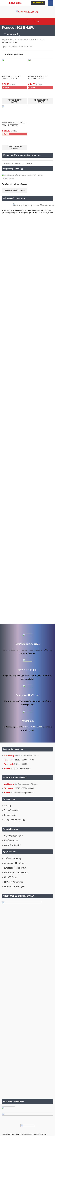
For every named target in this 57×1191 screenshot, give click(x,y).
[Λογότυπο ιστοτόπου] (27, 12)
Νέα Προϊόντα (38, 3)
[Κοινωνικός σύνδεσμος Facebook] (50, 3)
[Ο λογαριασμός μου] (21, 21)
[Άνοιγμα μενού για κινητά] (16, 21)
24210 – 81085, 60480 (32, 727)
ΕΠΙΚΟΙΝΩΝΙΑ (15, 3)
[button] (14, 101)
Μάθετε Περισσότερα (15, 191)
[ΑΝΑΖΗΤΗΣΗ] (50, 163)
